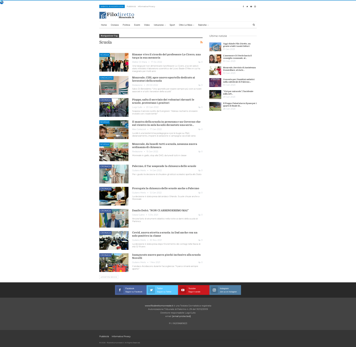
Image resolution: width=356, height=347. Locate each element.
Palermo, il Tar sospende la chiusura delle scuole (164, 166)
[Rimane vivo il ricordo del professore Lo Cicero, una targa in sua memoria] (113, 62)
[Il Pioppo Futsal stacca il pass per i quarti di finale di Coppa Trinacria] (215, 106)
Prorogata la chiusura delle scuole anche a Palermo (165, 188)
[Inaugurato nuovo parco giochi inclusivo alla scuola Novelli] (113, 262)
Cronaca (115, 25)
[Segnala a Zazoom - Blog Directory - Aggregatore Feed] (1, 2)
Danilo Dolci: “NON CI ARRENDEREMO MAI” (160, 210)
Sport (172, 25)
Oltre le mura (185, 25)
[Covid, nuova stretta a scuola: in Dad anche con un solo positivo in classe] (113, 240)
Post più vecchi (109, 277)
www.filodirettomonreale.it (159, 305)
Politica (126, 25)
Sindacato (106, 78)
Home (104, 25)
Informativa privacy (146, 6)
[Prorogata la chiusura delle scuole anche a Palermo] (113, 196)
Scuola (104, 55)
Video (147, 25)
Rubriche (202, 25)
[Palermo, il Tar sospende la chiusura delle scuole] (113, 174)
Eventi (137, 25)
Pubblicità (131, 6)
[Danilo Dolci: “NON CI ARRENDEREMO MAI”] (113, 218)
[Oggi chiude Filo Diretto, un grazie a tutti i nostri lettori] (215, 46)
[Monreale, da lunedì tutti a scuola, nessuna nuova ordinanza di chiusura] (113, 151)
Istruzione (159, 25)
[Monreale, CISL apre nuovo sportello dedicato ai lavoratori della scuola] (113, 85)
